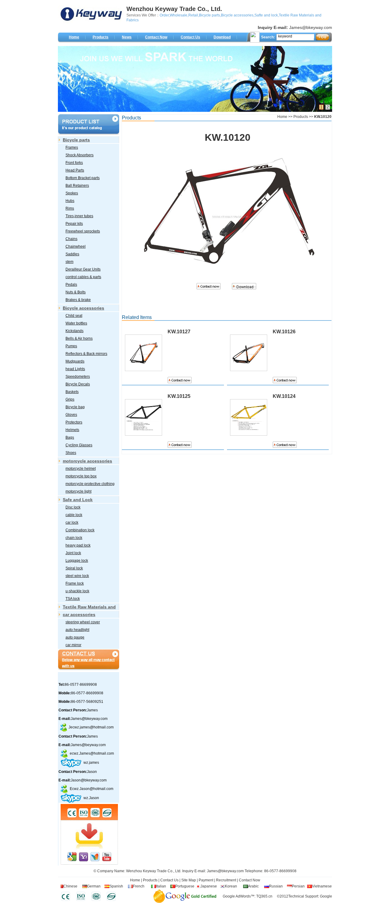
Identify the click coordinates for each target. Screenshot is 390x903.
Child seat (74, 315)
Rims (70, 208)
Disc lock (73, 507)
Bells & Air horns (79, 338)
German (94, 886)
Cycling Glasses (79, 445)
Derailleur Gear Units (83, 269)
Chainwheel (76, 246)
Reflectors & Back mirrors (86, 354)
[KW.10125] (143, 429)
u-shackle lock (77, 591)
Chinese (70, 886)
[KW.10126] (248, 364)
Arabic (253, 886)
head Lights (75, 369)
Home (74, 37)
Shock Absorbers (80, 155)
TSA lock (73, 599)
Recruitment (225, 880)
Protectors (74, 422)
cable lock (74, 515)
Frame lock (75, 583)
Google (326, 896)
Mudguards (75, 361)
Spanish (116, 886)
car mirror (73, 645)
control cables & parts (83, 277)
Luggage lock (77, 560)
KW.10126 (284, 331)
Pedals (71, 284)
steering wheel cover (83, 622)
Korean (231, 886)
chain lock (74, 538)
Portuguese (184, 886)
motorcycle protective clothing (90, 484)
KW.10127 (179, 331)
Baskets (72, 392)
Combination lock (80, 530)
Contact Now (156, 37)
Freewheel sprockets (83, 231)
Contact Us (190, 37)
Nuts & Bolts (76, 292)
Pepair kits (74, 223)
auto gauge (75, 637)
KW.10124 (284, 396)
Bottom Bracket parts (83, 178)
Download (222, 37)
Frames (72, 147)
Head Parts (75, 170)
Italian (161, 886)
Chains (71, 239)
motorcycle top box (81, 476)
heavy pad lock (78, 545)
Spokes (72, 193)
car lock (72, 522)
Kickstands (74, 331)
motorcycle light (78, 491)
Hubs (70, 201)
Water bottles (76, 323)
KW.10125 (179, 396)
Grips (70, 399)
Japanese (208, 886)
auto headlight (77, 630)
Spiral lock (74, 568)
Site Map (188, 880)
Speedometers (78, 376)
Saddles (72, 254)
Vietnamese (322, 886)
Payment (206, 880)
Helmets (72, 430)
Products (100, 37)
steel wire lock (77, 576)
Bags (70, 437)
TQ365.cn (264, 896)
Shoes (71, 453)
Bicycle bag (75, 407)
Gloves (71, 415)
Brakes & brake (78, 300)
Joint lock (73, 553)
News (127, 37)
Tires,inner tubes (79, 216)
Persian (298, 886)
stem (69, 262)
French (138, 886)
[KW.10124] (248, 429)
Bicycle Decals (78, 384)
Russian (276, 886)
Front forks (74, 163)
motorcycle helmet (81, 468)
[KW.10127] (143, 364)
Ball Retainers (77, 185)
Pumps (71, 346)
